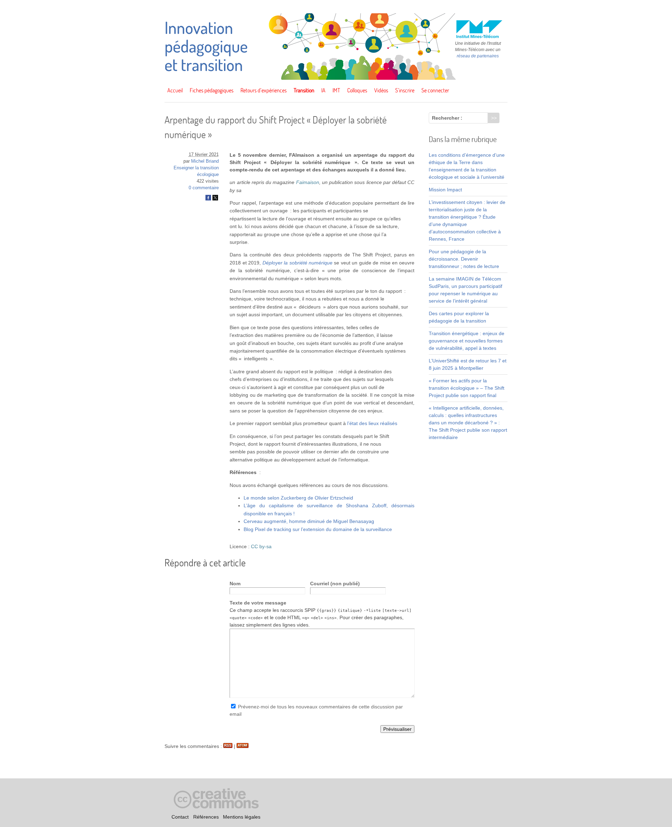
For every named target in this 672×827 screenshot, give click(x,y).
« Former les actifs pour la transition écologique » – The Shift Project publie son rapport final (466, 388)
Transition (304, 90)
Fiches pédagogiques (211, 90)
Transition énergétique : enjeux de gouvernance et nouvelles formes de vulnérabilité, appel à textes (466, 341)
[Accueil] (335, 78)
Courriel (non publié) (335, 583)
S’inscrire (404, 90)
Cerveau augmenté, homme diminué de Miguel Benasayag (309, 521)
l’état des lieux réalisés (372, 423)
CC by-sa (261, 546)
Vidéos (381, 90)
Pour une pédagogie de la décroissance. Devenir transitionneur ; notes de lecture (464, 259)
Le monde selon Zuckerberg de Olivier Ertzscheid (298, 498)
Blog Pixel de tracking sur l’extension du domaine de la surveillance (318, 529)
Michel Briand (205, 161)
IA (323, 90)
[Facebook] (208, 199)
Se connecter (435, 90)
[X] (215, 199)
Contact (180, 817)
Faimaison (307, 182)
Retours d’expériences (263, 90)
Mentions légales (241, 817)
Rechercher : (447, 118)
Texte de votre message (258, 603)
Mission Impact (445, 189)
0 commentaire (204, 187)
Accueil (175, 90)
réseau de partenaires (478, 56)
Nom (235, 583)
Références (206, 817)
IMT (336, 90)
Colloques (357, 90)
